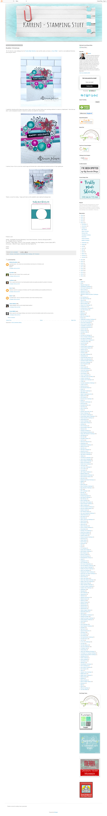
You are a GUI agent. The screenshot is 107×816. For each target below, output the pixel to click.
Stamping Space (84, 607)
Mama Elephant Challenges (86, 475)
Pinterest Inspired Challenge (87, 537)
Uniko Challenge (84, 659)
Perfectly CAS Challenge (86, 530)
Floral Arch (84, 236)
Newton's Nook (84, 510)
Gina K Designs (84, 425)
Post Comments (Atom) (16, 322)
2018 (82, 265)
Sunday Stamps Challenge (86, 619)
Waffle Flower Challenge (86, 675)
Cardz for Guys (84, 330)
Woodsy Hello (85, 233)
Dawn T (11, 295)
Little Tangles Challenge (86, 471)
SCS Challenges (84, 562)
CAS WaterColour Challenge (87, 340)
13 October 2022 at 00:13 (14, 314)
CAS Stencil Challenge (85, 338)
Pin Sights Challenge (85, 533)
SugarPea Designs (85, 616)
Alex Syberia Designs (85, 298)
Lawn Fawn (83, 465)
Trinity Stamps (84, 649)
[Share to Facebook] (25, 252)
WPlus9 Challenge (85, 688)
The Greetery (83, 635)
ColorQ (82, 365)
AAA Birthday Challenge (86, 286)
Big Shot (82, 314)
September (84, 242)
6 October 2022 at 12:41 (14, 276)
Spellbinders (83, 589)
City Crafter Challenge (85, 354)
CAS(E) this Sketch (85, 341)
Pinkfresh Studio (84, 535)
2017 (82, 266)
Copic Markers (84, 373)
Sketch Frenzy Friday (85, 583)
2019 (82, 263)
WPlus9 (82, 686)
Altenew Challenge (85, 301)
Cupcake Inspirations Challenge (87, 382)
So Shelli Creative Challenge (87, 586)
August (83, 244)
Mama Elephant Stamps (86, 476)
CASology (83, 344)
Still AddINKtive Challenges (86, 614)
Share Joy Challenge (85, 570)
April (83, 251)
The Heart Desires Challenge (87, 637)
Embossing (83, 403)
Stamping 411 (83, 603)
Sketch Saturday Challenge (86, 584)
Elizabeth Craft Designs (86, 402)
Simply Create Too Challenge (87, 581)
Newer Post (8, 320)
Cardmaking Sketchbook (86, 327)
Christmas (83, 352)
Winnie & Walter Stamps (86, 681)
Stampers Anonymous (85, 597)
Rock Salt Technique (85, 556)
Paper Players (84, 522)
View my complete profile (84, 72)
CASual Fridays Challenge (86, 346)
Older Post (73, 320)
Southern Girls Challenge (86, 587)
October (83, 227)
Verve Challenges (84, 665)
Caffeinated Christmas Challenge (88, 319)
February (84, 255)
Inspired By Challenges (85, 452)
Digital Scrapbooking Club (86, 394)
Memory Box (83, 484)
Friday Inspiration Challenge (87, 417)
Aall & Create (83, 289)
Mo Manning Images (85, 495)
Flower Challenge (84, 413)
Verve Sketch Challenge (86, 667)
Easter (82, 400)
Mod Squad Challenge (85, 497)
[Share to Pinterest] (27, 252)
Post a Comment (11, 317)
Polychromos (83, 538)
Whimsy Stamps (84, 680)
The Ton (82, 640)
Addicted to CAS (84, 291)
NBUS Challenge (84, 505)
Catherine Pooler (84, 351)
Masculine (83, 478)
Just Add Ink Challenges (86, 457)
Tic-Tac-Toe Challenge (85, 641)
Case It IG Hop (84, 343)
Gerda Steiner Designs (85, 422)
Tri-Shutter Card (84, 648)
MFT (81, 489)
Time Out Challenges (85, 646)
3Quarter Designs (84, 284)
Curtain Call (83, 384)
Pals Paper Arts (84, 516)
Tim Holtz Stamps (84, 645)
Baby (82, 311)
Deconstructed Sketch (85, 387)
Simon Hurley (83, 576)
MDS (82, 483)
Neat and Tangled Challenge (87, 506)
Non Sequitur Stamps (85, 511)
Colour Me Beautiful (85, 368)
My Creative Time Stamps (86, 502)
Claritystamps (83, 355)
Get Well (82, 424)
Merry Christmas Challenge (86, 486)
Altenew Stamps (84, 303)
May (83, 250)
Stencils (82, 613)
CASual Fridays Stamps (86, 348)
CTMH (82, 381)
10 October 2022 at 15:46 (14, 307)
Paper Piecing (84, 521)
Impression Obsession (85, 441)
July (83, 246)
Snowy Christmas (85, 238)
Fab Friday (83, 406)
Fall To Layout (83, 408)
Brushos (82, 317)
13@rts (82, 281)
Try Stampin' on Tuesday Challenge (88, 653)
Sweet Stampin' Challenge (86, 626)
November (84, 226)
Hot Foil (82, 440)
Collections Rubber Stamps (86, 360)
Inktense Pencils (84, 446)
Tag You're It (83, 629)
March (83, 253)
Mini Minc (83, 492)
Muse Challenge (84, 500)
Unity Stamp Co (84, 660)
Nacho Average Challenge (86, 503)
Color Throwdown (84, 363)
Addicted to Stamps (85, 292)
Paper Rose (83, 524)
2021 (82, 259)
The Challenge (84, 634)
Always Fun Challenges (86, 305)
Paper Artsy (83, 518)
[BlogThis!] (22, 252)
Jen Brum (11, 280)
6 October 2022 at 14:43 (14, 291)
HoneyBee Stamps (85, 438)
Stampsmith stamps (85, 611)
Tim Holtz (83, 643)
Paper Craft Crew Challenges (87, 519)
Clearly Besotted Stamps (86, 357)
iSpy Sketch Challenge (85, 454)
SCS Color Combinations (86, 564)
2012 (82, 276)
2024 (82, 219)
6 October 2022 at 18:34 (14, 299)
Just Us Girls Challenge (86, 459)
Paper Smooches (84, 525)
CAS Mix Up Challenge (85, 335)
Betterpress (83, 313)
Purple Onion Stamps (85, 549)
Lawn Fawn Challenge (85, 467)
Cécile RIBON (12, 311)
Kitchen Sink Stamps (85, 462)
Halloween (83, 429)
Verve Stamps (83, 668)
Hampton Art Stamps (85, 430)
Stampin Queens (84, 599)
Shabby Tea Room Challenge (87, 568)
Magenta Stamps (84, 473)
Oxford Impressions (85, 514)
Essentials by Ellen (85, 405)
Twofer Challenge (84, 657)
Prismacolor (83, 543)
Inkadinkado (83, 443)
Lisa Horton (83, 470)
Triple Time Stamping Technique (87, 651)
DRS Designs (83, 397)
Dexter (82, 389)
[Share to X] (24, 252)
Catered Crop (83, 349)
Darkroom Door (84, 386)
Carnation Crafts (84, 332)
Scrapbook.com (84, 560)
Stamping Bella (84, 605)
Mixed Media (83, 494)
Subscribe (89, 86)
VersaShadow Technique (86, 664)
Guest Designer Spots (85, 427)
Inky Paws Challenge (85, 449)
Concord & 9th (84, 371)
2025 (82, 217)
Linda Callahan (12, 303)
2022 (82, 222)
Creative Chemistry (85, 378)
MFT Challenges (84, 490)
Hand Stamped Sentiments (86, 432)
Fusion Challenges (85, 421)
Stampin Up (83, 600)
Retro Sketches (84, 553)
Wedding (82, 678)
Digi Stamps (83, 392)
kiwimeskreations (13, 262)
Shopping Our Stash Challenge (87, 572)
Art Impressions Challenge (86, 308)
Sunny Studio (83, 621)
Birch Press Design (85, 316)
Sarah (82, 559)
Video (82, 670)
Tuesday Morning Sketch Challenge (88, 654)
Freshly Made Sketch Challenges (88, 416)
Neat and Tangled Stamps (86, 508)
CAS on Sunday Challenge (86, 336)
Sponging (83, 591)
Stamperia (83, 595)
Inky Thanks (84, 229)
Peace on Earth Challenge (86, 527)
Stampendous (83, 594)
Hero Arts (82, 436)
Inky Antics (83, 448)
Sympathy (83, 627)
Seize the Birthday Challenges (87, 565)
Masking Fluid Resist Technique (87, 479)
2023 (82, 220)
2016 (82, 268)
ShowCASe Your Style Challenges (88, 573)
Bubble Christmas (85, 240)
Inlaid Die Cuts (84, 451)
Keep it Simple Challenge (86, 460)
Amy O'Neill (54, 51)
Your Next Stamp (84, 689)
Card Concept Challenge (86, 324)
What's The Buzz (85, 231)
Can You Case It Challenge (86, 321)
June (83, 248)
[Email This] (21, 252)
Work (82, 684)
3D (81, 283)
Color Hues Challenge (85, 362)
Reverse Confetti (84, 554)
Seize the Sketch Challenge (86, 567)
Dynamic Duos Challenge (86, 398)
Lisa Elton (11, 272)
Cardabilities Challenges (86, 325)
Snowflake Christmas (86, 235)
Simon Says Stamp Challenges (87, 579)
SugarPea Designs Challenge (87, 618)
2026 (82, 215)
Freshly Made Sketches (30, 51)
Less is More (83, 468)
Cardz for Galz (84, 329)
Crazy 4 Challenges (85, 375)
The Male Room (84, 638)
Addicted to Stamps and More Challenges (89, 294)
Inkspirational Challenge (86, 444)
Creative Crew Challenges (86, 379)
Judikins (82, 456)
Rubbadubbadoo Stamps (86, 557)
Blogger (56, 812)
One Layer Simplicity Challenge (87, 513)
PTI (81, 546)
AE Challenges (84, 297)
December (84, 224)
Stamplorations (84, 608)
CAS (81, 333)
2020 (82, 261)
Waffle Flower (83, 673)
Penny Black (83, 529)
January (84, 257)
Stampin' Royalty (84, 602)
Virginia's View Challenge (86, 672)
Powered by (85, 90)
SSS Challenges (84, 592)
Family (82, 409)
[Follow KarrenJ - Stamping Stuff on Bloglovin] (86, 114)
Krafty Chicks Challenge (86, 464)
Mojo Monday (83, 498)
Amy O (10, 288)
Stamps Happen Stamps (86, 610)
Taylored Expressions (85, 630)
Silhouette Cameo (84, 575)
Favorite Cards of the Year (86, 411)
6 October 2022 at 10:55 (14, 268)
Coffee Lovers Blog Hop (86, 359)
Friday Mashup (84, 419)
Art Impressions (84, 306)
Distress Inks (83, 395)
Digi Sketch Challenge (85, 390)
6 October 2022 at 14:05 (14, 283)
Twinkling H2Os (84, 656)
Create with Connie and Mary (87, 376)
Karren (89, 53)
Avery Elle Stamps (84, 309)
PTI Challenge (84, 548)
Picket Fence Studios (85, 532)
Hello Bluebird (84, 435)
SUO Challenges (84, 624)
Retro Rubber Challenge (86, 551)
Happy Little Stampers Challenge (88, 433)
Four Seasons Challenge (86, 414)
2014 (82, 272)
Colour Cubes (83, 367)
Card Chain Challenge (85, 322)
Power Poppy (83, 541)
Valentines (83, 662)
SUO (82, 622)
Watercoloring (83, 676)
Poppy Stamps (84, 540)
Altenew (82, 300)
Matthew (82, 481)
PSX (81, 545)
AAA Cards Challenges (85, 288)
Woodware (83, 683)
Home (41, 320)
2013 (82, 274)
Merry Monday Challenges (86, 487)
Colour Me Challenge (85, 370)
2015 (82, 270)
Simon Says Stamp (85, 578)
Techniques (83, 632)
